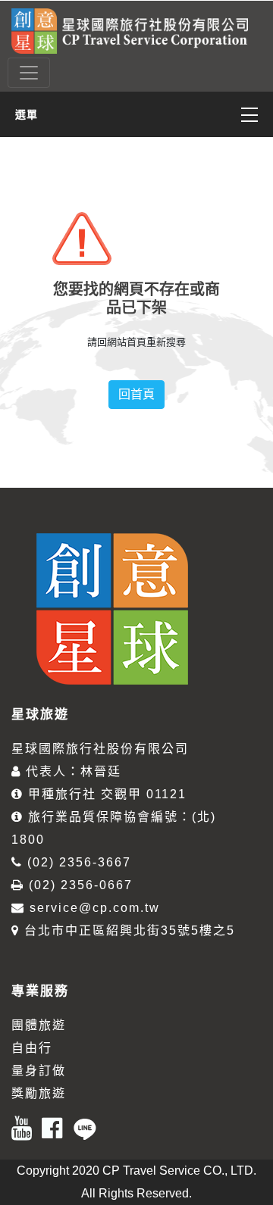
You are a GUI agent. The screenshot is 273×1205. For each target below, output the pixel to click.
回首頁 (136, 394)
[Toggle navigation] (29, 73)
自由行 (31, 1047)
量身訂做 (38, 1070)
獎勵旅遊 (38, 1093)
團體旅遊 (38, 1025)
